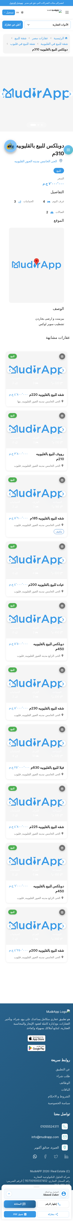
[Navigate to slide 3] (42, 125)
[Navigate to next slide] (70, 94)
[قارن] (62, 356)
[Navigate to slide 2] (38, 125)
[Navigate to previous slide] (3, 94)
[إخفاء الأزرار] (9, 1194)
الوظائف (65, 1083)
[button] (17, 12)
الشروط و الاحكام (59, 1096)
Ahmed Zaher (51, 1194)
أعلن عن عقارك (12, 24)
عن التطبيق (63, 1069)
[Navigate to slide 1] (33, 125)
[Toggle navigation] (67, 12)
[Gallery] (36, 93)
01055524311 (49, 1126)
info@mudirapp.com (45, 1137)
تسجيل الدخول (16, 3)
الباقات (65, 1089)
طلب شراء (63, 1076)
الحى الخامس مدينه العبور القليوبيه (35, 161)
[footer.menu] (68, 150)
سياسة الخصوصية (59, 1103)
